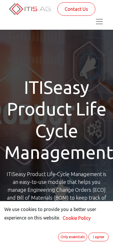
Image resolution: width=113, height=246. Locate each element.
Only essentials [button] (73, 237)
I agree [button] (98, 237)
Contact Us (76, 9)
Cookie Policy (77, 218)
